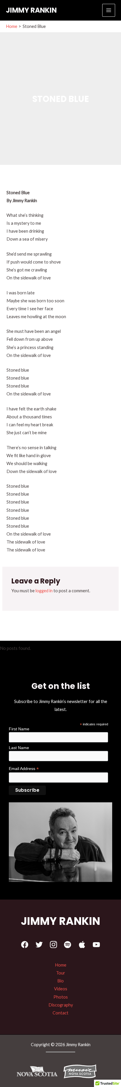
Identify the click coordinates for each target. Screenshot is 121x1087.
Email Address (24, 768)
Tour (60, 972)
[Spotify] (67, 944)
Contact (60, 1012)
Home (60, 964)
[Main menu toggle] (108, 10)
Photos (60, 996)
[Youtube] (96, 944)
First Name (19, 729)
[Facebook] (25, 944)
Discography (60, 1004)
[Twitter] (39, 944)
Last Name (19, 747)
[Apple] (82, 944)
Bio (60, 980)
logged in (44, 590)
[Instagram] (53, 944)
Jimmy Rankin (31, 10)
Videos (60, 988)
